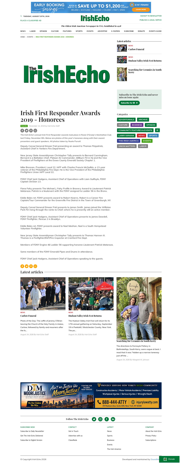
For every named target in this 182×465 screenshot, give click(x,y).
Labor (33, 31)
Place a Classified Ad (30, 20)
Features (67, 31)
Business (137, 125)
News (23, 31)
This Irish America (128, 141)
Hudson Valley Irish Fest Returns (145, 60)
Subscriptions (150, 440)
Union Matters (126, 146)
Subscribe (129, 31)
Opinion (43, 31)
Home (22, 37)
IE (157, 130)
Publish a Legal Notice (151, 20)
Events (90, 31)
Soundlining (156, 459)
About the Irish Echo (153, 431)
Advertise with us (75, 436)
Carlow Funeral (136, 49)
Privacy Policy (150, 436)
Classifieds (72, 440)
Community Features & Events (135, 130)
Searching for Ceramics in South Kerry (145, 71)
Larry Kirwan (126, 135)
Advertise (102, 31)
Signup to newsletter (151, 16)
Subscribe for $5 (128, 103)
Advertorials (126, 119)
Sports (79, 31)
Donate (141, 31)
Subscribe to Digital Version (31, 440)
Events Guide (155, 31)
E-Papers (115, 31)
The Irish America (114, 449)
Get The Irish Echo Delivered (31, 436)
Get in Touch (73, 431)
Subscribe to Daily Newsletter (32, 431)
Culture (55, 31)
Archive (143, 119)
